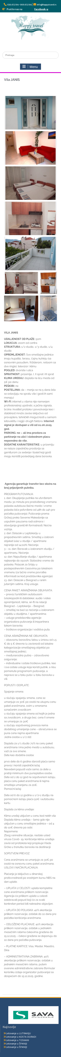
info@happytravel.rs (46, 4)
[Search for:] (30, 55)
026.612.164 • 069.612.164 (19, 4)
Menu (34, 67)
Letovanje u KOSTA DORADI (21, 1036)
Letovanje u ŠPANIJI (16, 1043)
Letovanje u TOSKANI (17, 1040)
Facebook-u (41, 9)
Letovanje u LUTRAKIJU (18, 1033)
